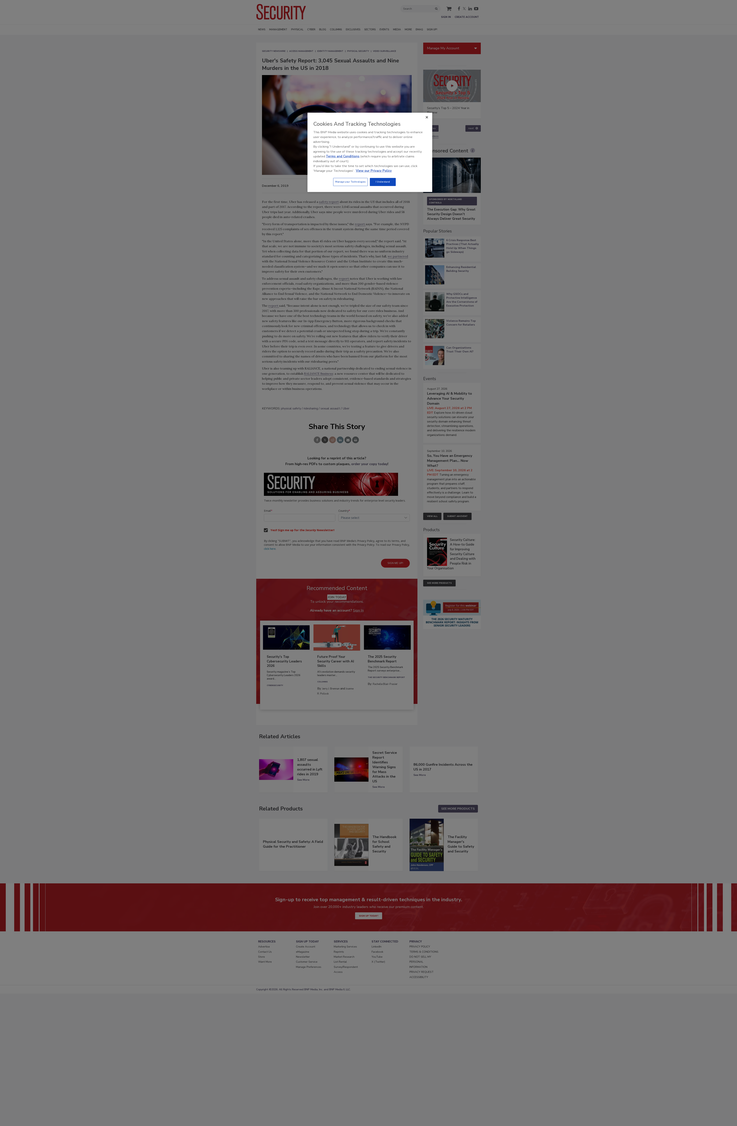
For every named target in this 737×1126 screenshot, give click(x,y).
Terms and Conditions (342, 156)
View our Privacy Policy (374, 171)
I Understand (383, 181)
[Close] (427, 117)
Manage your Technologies (350, 181)
